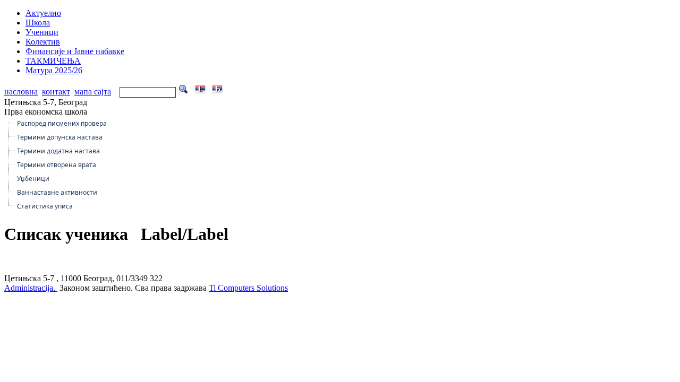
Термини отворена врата (56, 164)
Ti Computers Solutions (248, 287)
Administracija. (30, 287)
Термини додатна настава (58, 150)
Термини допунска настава (60, 137)
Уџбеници (33, 178)
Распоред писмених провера (62, 123)
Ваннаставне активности (57, 192)
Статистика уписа (45, 206)
